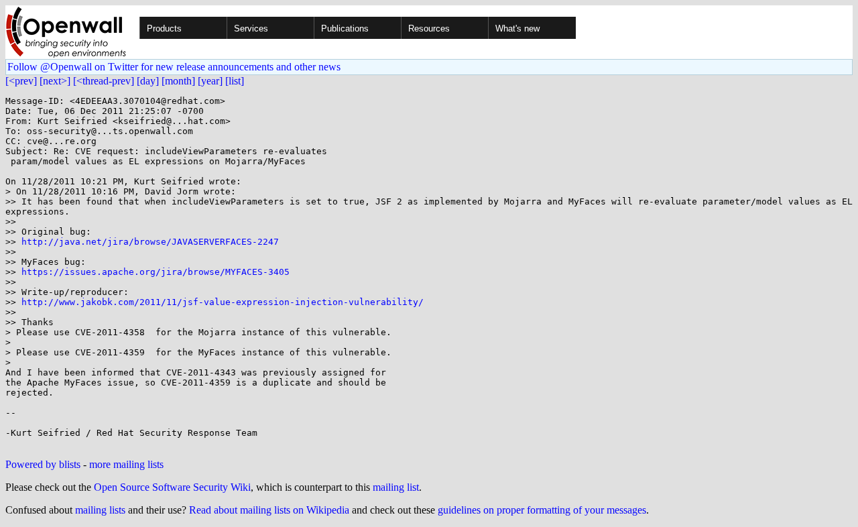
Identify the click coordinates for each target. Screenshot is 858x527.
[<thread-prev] (103, 80)
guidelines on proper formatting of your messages (542, 510)
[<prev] (21, 80)
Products (164, 28)
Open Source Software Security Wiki (172, 487)
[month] (178, 80)
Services (251, 28)
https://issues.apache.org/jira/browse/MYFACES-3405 (155, 272)
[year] (210, 80)
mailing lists (100, 510)
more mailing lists (126, 464)
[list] (234, 80)
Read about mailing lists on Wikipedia (269, 510)
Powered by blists (42, 464)
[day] (148, 80)
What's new (517, 28)
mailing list (396, 487)
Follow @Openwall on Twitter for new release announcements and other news (174, 66)
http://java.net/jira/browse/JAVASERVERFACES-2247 (150, 242)
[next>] (55, 80)
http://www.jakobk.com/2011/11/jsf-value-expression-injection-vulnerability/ (222, 302)
